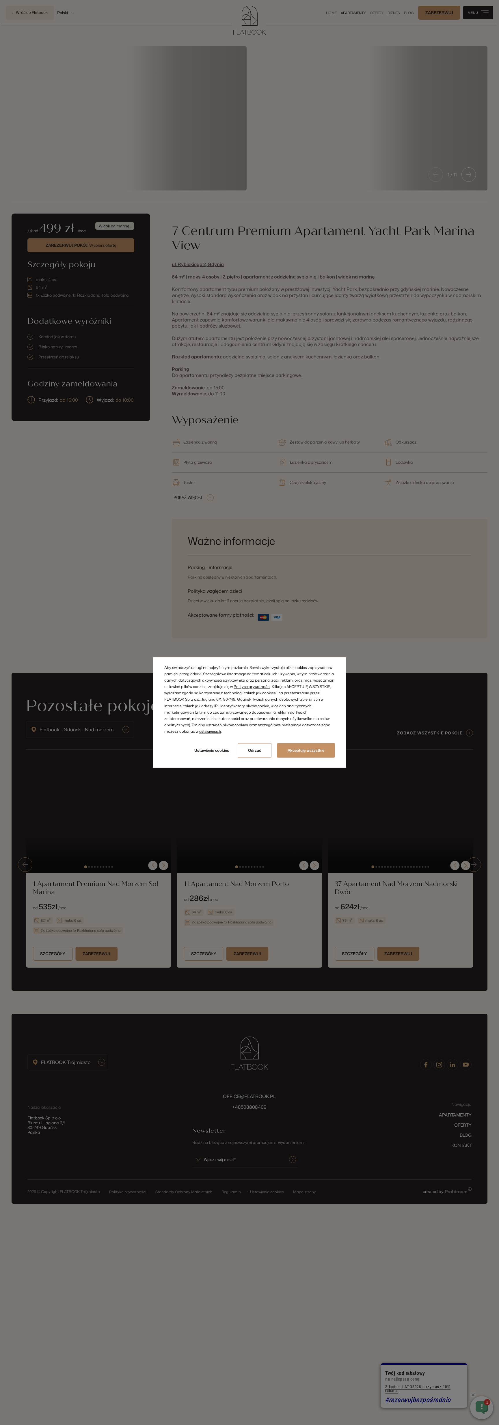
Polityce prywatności (252, 686)
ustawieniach (210, 731)
